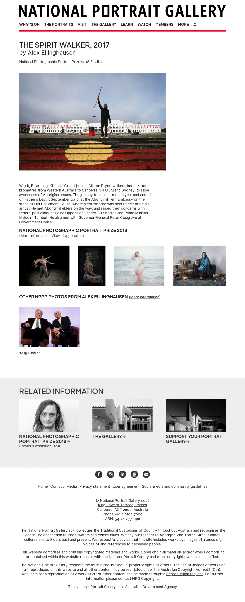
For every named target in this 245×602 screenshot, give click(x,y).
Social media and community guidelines (174, 486)
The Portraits (58, 24)
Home (43, 486)
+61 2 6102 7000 (128, 514)
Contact (57, 486)
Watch (144, 24)
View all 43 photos (67, 236)
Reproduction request (184, 574)
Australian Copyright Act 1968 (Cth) (190, 569)
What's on (29, 24)
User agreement (126, 486)
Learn (127, 24)
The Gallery (103, 24)
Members (164, 24)
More (183, 24)
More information (35, 236)
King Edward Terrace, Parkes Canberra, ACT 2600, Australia (122, 507)
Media (71, 486)
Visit (82, 24)
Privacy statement (94, 486)
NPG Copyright (145, 578)
